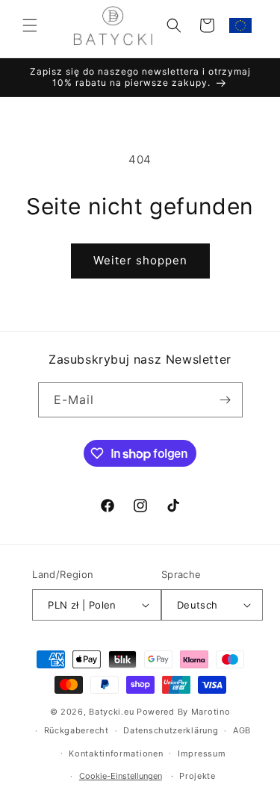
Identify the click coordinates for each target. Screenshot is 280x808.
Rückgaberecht (76, 730)
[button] (29, 25)
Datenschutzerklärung (170, 730)
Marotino (211, 711)
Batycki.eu (111, 711)
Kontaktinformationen (116, 753)
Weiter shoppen (140, 260)
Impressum (201, 753)
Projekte (197, 776)
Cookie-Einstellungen (120, 776)
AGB (242, 730)
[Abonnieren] (225, 399)
